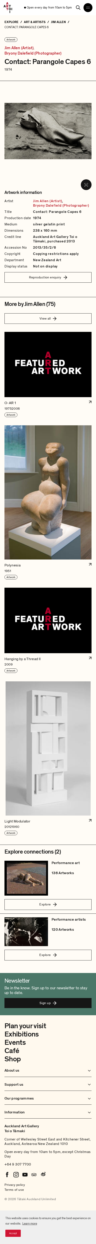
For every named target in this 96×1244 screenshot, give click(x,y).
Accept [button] (13, 1233)
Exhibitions (21, 1034)
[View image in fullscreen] (86, 184)
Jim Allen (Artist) (18, 48)
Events (15, 1042)
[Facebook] (7, 1174)
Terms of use (14, 1190)
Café (11, 1051)
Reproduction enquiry (45, 277)
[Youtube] (25, 1174)
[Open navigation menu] (87, 7)
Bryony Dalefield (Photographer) (33, 53)
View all (45, 318)
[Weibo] (43, 1174)
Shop (12, 1059)
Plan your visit (25, 1026)
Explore (45, 904)
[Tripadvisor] (34, 1174)
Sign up (45, 1003)
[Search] (78, 7)
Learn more (29, 1223)
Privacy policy (14, 1185)
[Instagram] (16, 1174)
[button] (48, 374)
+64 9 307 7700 (17, 1164)
